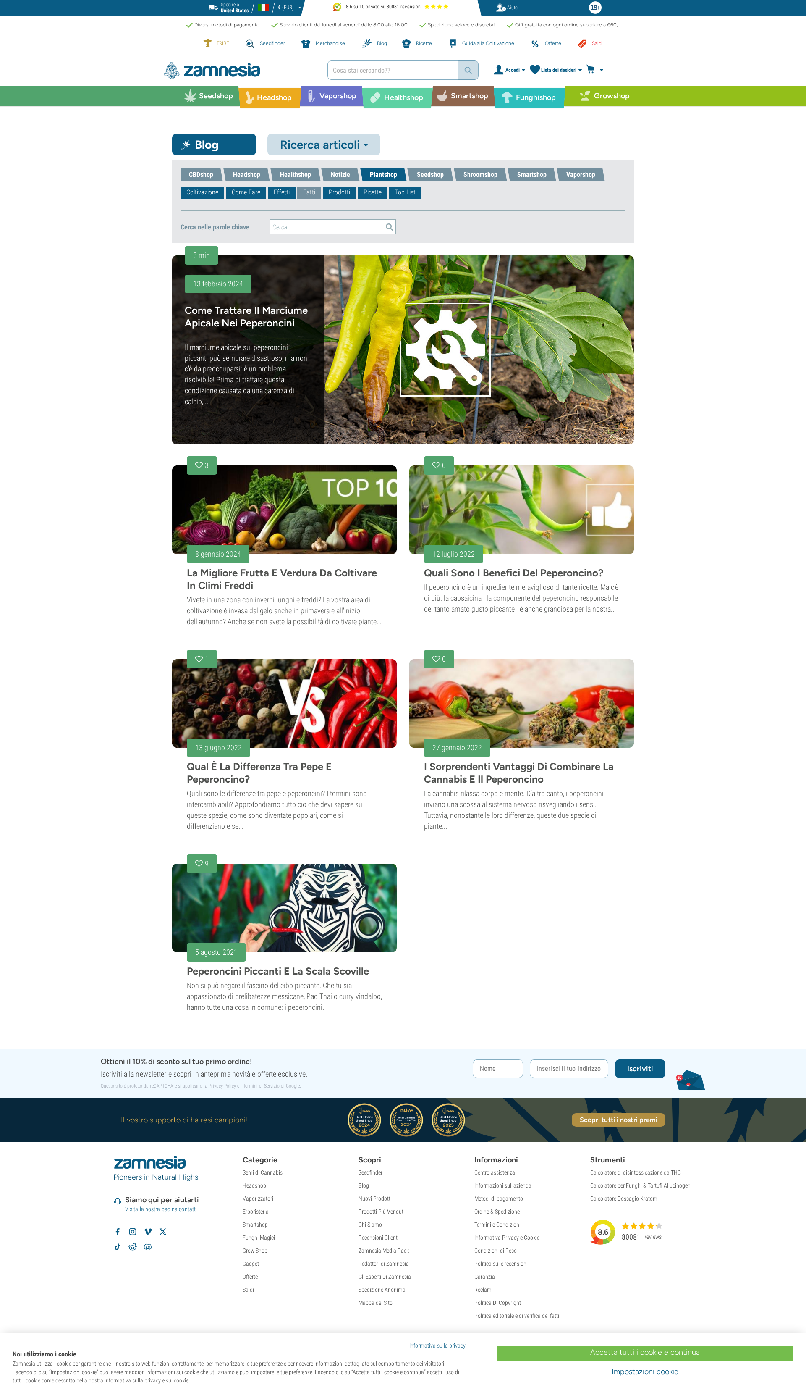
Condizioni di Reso (495, 1250)
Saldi (248, 1289)
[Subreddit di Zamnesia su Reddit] (132, 1247)
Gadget (251, 1263)
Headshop (254, 1185)
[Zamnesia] (239, 70)
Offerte (250, 1276)
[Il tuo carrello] (597, 70)
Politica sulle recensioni (501, 1263)
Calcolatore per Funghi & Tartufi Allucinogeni (641, 1185)
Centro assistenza (494, 1172)
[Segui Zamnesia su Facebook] (117, 1231)
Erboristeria (256, 1211)
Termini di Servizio (261, 1086)
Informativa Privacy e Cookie (506, 1237)
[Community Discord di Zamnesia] (148, 1247)
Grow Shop (255, 1250)
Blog (364, 1185)
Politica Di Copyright (497, 1302)
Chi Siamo (370, 1224)
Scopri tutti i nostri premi (619, 1120)
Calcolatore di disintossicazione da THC (635, 1172)
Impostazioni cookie (645, 1371)
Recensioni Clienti (379, 1237)
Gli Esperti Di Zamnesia (385, 1276)
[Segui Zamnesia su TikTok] (117, 1247)
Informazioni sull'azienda (502, 1185)
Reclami (483, 1289)
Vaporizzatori (258, 1198)
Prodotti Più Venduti (382, 1211)
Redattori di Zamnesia (384, 1263)
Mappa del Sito (376, 1302)
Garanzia (484, 1276)
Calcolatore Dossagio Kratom (623, 1198)
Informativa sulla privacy (437, 1345)
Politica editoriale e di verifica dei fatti (516, 1315)
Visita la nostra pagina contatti (161, 1209)
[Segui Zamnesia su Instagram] (132, 1231)
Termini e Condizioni (497, 1224)
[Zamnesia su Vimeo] (148, 1231)
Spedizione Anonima (382, 1289)
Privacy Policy (222, 1086)
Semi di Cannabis (263, 1172)
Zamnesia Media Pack (384, 1250)
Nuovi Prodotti (375, 1198)
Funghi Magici (259, 1237)
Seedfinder (370, 1172)
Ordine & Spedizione (497, 1211)
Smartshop (255, 1224)
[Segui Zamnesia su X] (163, 1231)
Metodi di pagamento (498, 1198)
